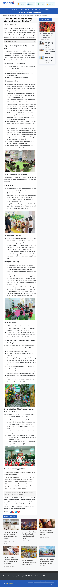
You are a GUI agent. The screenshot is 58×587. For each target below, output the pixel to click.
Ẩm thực (34, 9)
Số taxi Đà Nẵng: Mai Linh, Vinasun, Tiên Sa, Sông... (49, 59)
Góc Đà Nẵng (37, 12)
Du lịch (21, 9)
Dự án (47, 9)
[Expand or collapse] (34, 41)
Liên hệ (52, 584)
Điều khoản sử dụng (49, 582)
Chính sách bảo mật (39, 582)
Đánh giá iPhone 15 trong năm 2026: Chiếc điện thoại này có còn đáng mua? (11, 560)
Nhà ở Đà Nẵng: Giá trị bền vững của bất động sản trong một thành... (29, 535)
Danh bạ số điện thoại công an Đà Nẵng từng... (49, 43)
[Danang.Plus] (8, 2)
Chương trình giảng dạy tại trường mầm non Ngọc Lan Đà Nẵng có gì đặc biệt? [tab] (19, 473)
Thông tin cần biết (25, 12)
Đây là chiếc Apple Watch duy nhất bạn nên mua (46, 532)
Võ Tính (7, 24)
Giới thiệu (30, 582)
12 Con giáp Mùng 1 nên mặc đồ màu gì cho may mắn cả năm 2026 (46, 35)
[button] (54, 9)
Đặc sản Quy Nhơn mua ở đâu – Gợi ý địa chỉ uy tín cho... (29, 562)
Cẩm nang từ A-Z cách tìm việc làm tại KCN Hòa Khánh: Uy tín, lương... (47, 562)
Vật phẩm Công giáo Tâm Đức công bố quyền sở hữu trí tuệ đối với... (10, 535)
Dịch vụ (14, 9)
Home (4, 15)
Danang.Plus (10, 583)
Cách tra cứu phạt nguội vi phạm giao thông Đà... (50, 51)
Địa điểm (27, 9)
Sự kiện (41, 9)
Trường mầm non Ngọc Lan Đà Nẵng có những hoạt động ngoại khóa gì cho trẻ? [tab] (18, 493)
